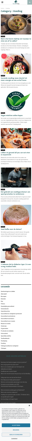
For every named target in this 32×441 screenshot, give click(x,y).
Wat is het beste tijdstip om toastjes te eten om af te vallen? (16, 39)
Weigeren (16, 430)
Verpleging (4, 341)
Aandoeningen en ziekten (8, 291)
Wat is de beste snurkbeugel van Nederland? (13, 390)
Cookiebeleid (14, 438)
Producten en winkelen (7, 331)
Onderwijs (4, 326)
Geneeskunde (5, 308)
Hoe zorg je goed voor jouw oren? (10, 364)
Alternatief (4, 294)
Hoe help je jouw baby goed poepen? (10, 379)
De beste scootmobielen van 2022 (10, 384)
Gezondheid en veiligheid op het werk (11, 313)
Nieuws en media (5, 323)
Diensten (3, 299)
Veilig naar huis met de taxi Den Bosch (11, 377)
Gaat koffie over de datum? (11, 229)
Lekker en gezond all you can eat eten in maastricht (15, 153)
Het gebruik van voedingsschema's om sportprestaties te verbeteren (15, 192)
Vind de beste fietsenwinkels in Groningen (12, 386)
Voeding (3, 36)
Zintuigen (3, 348)
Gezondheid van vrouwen (8, 321)
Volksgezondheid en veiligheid (9, 346)
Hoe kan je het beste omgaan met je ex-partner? (14, 362)
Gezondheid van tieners (7, 318)
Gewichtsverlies (5, 311)
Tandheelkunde (5, 338)
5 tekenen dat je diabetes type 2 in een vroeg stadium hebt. (16, 265)
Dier (2, 301)
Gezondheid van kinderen (8, 316)
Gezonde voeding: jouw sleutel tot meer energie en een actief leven (14, 79)
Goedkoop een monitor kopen (9, 371)
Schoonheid (4, 333)
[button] (29, 405)
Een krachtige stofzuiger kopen (9, 399)
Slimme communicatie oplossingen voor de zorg (14, 382)
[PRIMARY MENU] (2, 2)
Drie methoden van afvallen (8, 403)
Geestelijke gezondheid (7, 306)
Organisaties (4, 328)
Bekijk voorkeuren (16, 434)
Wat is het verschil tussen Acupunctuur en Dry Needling (15, 373)
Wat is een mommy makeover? (9, 392)
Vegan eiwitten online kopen (12, 115)
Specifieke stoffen (6, 336)
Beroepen (3, 296)
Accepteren (16, 425)
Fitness (3, 303)
